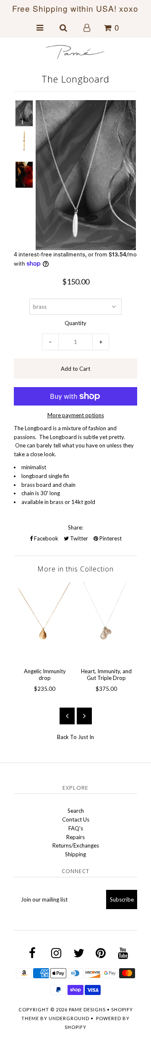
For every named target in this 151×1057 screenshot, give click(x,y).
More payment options (75, 415)
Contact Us (75, 819)
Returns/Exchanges (75, 845)
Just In (86, 737)
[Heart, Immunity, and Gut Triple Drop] (106, 622)
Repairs (75, 837)
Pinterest (110, 538)
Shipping (75, 854)
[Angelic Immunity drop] (44, 622)
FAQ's (75, 828)
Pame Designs (87, 1009)
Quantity (75, 323)
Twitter (78, 538)
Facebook (45, 538)
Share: (75, 527)
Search (76, 810)
